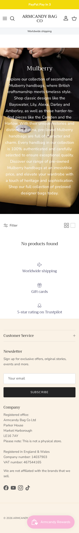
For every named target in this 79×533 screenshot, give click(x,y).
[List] (72, 225)
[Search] (14, 18)
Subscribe (39, 392)
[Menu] (5, 18)
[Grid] (66, 225)
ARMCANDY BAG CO (26, 518)
